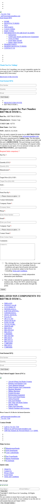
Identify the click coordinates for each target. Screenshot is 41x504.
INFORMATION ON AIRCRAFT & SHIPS (19, 33)
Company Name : (6, 203)
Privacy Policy (9, 473)
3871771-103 (8, 318)
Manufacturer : (5, 170)
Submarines (12, 35)
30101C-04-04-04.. (10, 315)
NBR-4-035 (8, 303)
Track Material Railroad (16, 385)
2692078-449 (8, 326)
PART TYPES (9, 31)
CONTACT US (9, 48)
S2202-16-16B (9, 322)
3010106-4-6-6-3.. (10, 309)
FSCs (6, 25)
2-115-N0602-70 (9, 307)
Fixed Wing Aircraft (15, 40)
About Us (7, 469)
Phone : (2, 211)
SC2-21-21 (8, 317)
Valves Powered (13, 399)
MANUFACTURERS (11, 23)
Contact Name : (5, 233)
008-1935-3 (8, 328)
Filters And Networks (15, 406)
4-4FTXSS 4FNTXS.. (11, 311)
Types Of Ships (13, 38)
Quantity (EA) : (5, 162)
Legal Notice (8, 475)
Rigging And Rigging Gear (17, 383)
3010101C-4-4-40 (10, 305)
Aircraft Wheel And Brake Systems (20, 381)
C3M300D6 (8, 334)
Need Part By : (5, 192)
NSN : (2, 185)
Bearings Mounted (14, 389)
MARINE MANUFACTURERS (15, 46)
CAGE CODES (9, 29)
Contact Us (8, 471)
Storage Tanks (13, 404)
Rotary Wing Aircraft (15, 42)
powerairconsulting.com (31, 136)
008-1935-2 (8, 345)
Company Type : (6, 226)
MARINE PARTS (10, 44)
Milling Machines (14, 391)
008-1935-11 (8, 339)
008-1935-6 (8, 338)
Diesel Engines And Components (19, 387)
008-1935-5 (8, 332)
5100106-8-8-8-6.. (10, 313)
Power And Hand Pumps (16, 397)
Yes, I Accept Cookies (7, 503)
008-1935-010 (9, 330)
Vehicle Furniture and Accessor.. (19, 408)
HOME (6, 21)
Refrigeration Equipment (16, 395)
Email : (2, 218)
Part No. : (3, 155)
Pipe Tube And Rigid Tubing (18, 402)
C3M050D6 (8, 347)
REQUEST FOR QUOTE (13, 103)
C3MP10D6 (8, 343)
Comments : (4, 241)
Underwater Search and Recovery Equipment (23, 37)
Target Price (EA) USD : (8, 177)
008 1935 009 (8, 336)
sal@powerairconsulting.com (10, 16)
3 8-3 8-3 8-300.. (9, 324)
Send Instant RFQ (6, 18)
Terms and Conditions (20, 271)
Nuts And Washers (14, 401)
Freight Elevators (14, 393)
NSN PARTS (8, 27)
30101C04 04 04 (9, 320)
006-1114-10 (8, 341)
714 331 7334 (5, 14)
